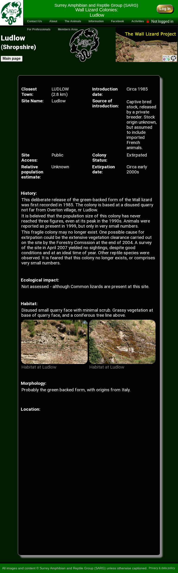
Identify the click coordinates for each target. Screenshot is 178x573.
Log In (165, 8)
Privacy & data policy (162, 568)
